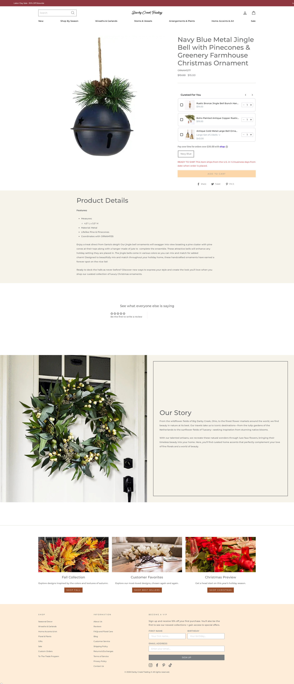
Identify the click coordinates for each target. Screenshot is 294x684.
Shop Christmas (220, 590)
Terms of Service (101, 656)
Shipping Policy (101, 646)
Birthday (193, 631)
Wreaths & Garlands (106, 21)
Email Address (158, 643)
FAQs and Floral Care (103, 631)
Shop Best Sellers (147, 590)
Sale (253, 21)
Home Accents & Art (223, 21)
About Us (98, 621)
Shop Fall (73, 590)
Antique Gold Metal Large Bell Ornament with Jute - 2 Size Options (218, 131)
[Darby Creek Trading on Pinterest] (164, 665)
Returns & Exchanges (103, 651)
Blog (96, 636)
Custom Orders (45, 651)
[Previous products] (245, 95)
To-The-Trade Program (48, 656)
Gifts (40, 641)
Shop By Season (69, 21)
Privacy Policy (100, 661)
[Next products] (252, 95)
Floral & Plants (44, 636)
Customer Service (102, 641)
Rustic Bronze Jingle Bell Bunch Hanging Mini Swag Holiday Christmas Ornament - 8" (218, 103)
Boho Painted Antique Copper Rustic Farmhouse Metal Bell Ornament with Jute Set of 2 (218, 118)
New (40, 21)
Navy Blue (186, 153)
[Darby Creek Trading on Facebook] (157, 665)
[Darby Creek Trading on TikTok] (170, 665)
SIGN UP (186, 657)
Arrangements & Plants (182, 21)
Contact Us (99, 666)
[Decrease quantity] (243, 105)
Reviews (97, 626)
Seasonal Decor (45, 621)
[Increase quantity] (251, 105)
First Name (155, 631)
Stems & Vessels (143, 21)
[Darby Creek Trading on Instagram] (150, 665)
